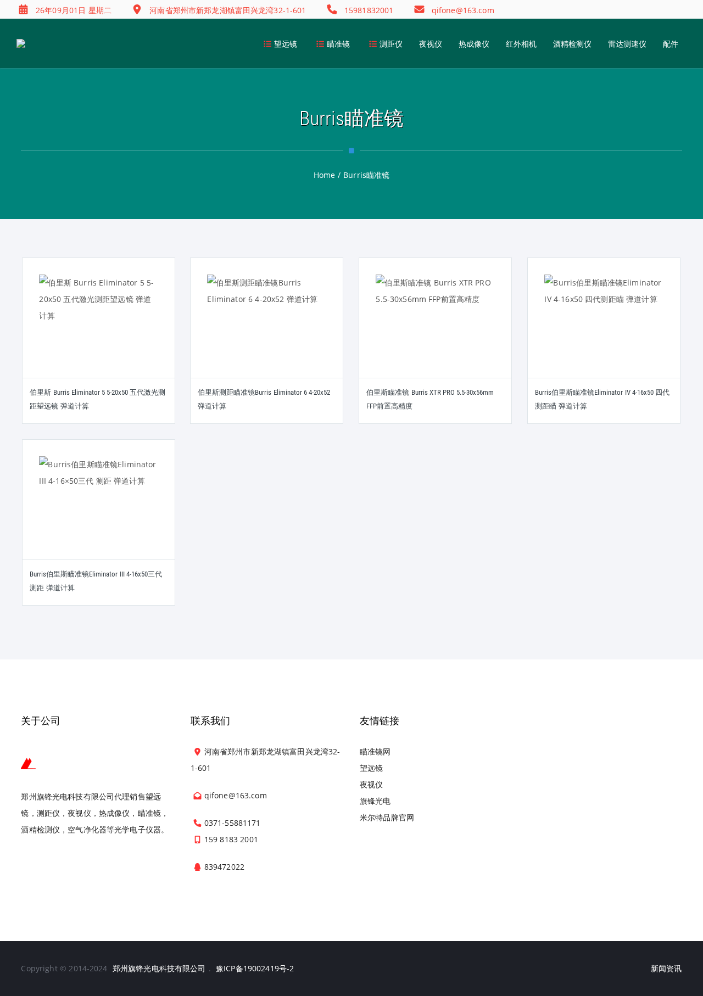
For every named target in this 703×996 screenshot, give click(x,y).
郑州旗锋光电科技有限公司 (159, 968)
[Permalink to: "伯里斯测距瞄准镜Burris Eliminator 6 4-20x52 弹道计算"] (267, 331)
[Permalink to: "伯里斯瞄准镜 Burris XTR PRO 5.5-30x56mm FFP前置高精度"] (435, 331)
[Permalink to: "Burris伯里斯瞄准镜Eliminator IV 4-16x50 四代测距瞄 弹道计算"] (604, 331)
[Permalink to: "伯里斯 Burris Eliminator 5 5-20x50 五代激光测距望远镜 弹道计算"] (99, 331)
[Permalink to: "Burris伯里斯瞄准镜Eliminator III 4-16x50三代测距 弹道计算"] (99, 513)
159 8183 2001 (231, 839)
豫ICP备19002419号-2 (255, 968)
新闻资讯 (666, 968)
